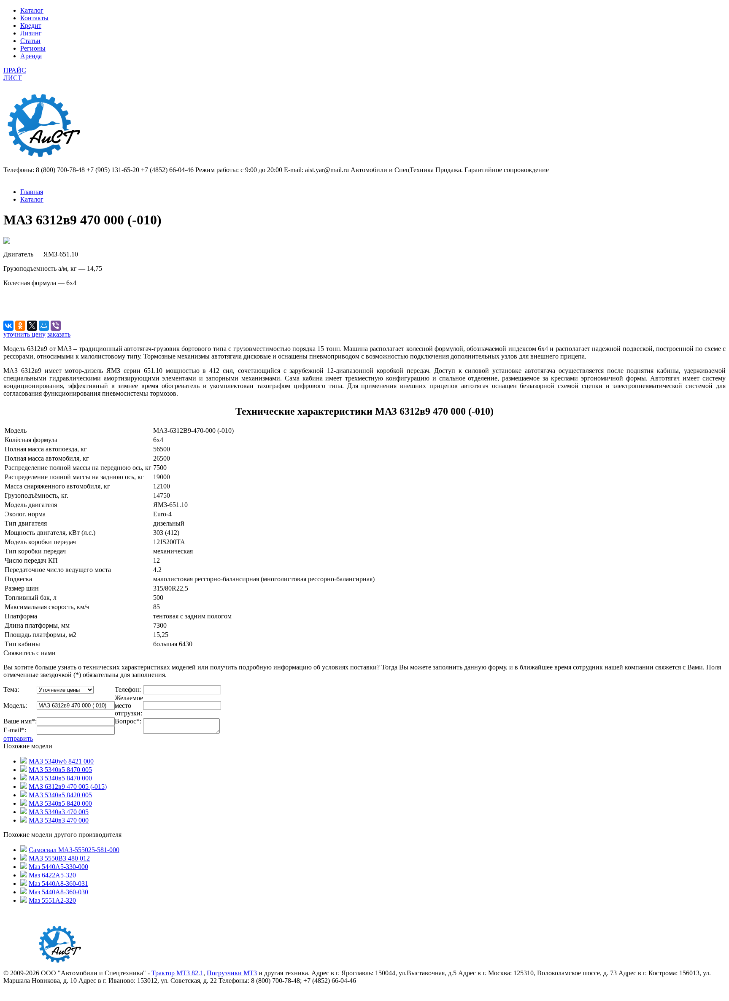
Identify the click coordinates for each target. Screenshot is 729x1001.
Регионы (33, 48)
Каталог (31, 10)
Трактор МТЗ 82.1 (177, 973)
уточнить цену (24, 334)
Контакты (34, 18)
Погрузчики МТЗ (232, 973)
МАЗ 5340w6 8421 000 (61, 761)
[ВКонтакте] (8, 326)
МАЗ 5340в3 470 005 (59, 811)
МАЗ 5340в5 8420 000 (60, 803)
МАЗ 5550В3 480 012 (59, 858)
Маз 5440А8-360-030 (58, 892)
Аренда (31, 55)
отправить (18, 738)
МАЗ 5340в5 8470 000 (60, 778)
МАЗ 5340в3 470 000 (59, 820)
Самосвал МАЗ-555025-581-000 (74, 849)
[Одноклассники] (20, 326)
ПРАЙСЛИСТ (14, 74)
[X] (32, 326)
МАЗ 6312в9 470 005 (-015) (68, 786)
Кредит (30, 25)
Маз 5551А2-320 (52, 900)
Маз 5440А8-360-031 (58, 883)
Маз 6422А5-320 (52, 875)
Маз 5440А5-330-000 (58, 866)
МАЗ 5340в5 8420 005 (60, 795)
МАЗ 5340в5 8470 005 (60, 769)
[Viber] (56, 326)
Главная (31, 191)
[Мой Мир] (44, 326)
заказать (58, 334)
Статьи (30, 40)
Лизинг (31, 33)
